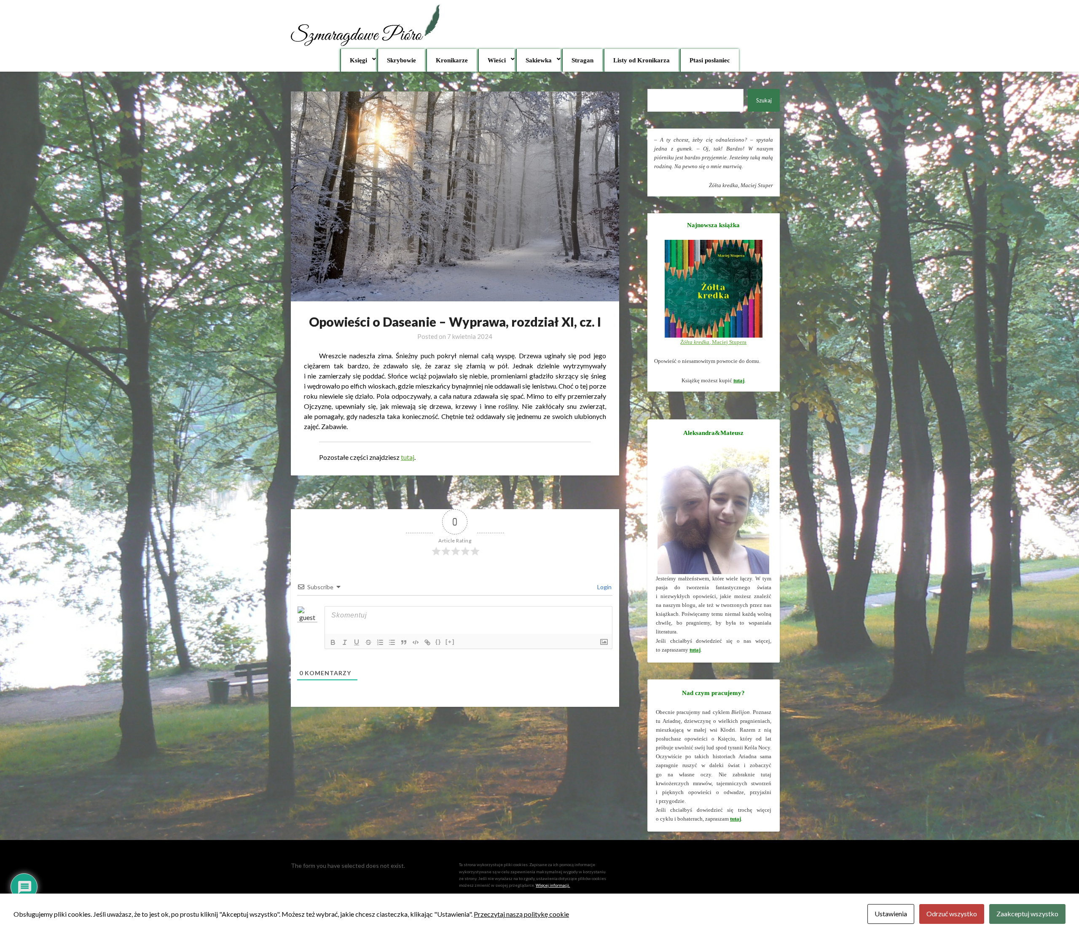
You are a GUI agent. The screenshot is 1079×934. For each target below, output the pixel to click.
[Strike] (368, 642)
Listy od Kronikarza (641, 60)
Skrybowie (401, 60)
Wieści (497, 60)
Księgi (358, 60)
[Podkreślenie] (356, 642)
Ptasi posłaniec (710, 60)
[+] (450, 642)
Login (604, 586)
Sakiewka (539, 60)
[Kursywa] (345, 642)
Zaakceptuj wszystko (1027, 914)
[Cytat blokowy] (404, 642)
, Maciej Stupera (713, 342)
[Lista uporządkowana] (380, 642)
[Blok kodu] (415, 642)
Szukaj (764, 100)
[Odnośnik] (427, 642)
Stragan (582, 60)
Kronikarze (452, 60)
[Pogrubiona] (333, 642)
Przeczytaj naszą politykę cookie (521, 914)
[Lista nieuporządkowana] (392, 642)
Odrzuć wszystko (951, 914)
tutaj (407, 457)
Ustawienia (891, 914)
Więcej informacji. (553, 885)
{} (438, 642)
